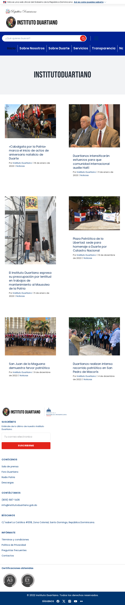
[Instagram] (69, 601)
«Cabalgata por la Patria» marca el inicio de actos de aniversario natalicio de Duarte (29, 152)
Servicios (80, 48)
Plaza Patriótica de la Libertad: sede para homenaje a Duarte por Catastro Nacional (90, 244)
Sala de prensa (10, 466)
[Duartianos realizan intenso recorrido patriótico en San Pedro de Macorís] (94, 336)
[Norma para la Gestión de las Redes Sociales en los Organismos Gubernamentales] (28, 580)
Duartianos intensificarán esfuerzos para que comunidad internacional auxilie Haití (91, 162)
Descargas (8, 482)
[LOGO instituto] (32, 17)
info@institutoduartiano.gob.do (19, 505)
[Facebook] (58, 601)
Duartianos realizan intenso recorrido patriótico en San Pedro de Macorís (93, 368)
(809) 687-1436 (11, 499)
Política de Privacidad (14, 545)
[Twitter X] (63, 601)
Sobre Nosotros (32, 48)
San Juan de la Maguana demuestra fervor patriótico (29, 366)
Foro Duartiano (10, 471)
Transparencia (103, 48)
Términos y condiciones (15, 539)
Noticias (20, 166)
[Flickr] (81, 601)
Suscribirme (26, 445)
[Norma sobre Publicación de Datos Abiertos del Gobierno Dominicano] (10, 580)
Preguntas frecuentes (14, 550)
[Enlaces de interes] (96, 38)
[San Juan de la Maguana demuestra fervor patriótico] (30, 336)
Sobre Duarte (59, 48)
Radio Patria (8, 477)
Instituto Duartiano (22, 162)
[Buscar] (83, 38)
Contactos (8, 555)
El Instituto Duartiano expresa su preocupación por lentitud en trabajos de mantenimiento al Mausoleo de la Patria (30, 281)
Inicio (11, 48)
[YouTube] (75, 601)
